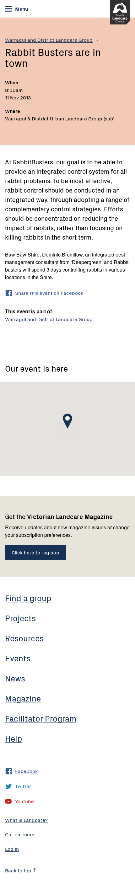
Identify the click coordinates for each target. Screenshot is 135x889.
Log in (12, 848)
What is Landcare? (26, 819)
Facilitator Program (40, 718)
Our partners (19, 834)
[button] (67, 421)
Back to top (19, 870)
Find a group (28, 597)
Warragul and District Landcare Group (49, 39)
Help (13, 738)
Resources (24, 637)
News (15, 678)
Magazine (23, 698)
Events (17, 658)
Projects (20, 617)
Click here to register (36, 552)
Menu (21, 8)
